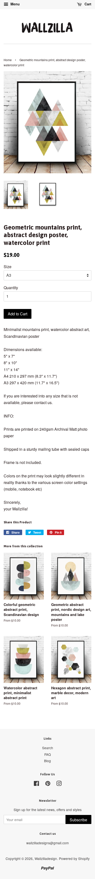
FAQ (47, 754)
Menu (15, 3)
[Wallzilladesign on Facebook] (36, 784)
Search (47, 747)
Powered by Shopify (74, 858)
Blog (47, 760)
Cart (87, 3)
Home (8, 60)
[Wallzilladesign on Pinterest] (47, 784)
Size (7, 266)
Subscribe (78, 820)
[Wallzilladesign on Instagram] (59, 784)
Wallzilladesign (46, 858)
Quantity (11, 287)
